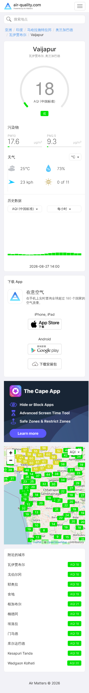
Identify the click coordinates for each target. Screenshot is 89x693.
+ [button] (10, 453)
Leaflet (37, 542)
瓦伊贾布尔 (17, 35)
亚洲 (8, 30)
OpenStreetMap (57, 542)
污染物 (13, 127)
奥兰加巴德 (64, 30)
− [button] (10, 460)
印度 (19, 30)
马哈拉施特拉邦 (39, 30)
